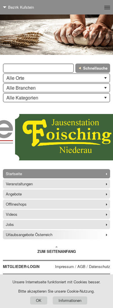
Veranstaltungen (19, 183)
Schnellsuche (95, 68)
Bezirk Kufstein (21, 7)
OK (38, 300)
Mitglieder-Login (21, 266)
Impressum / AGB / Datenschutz (82, 266)
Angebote (14, 194)
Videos (11, 214)
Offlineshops (16, 204)
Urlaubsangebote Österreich (29, 234)
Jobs (10, 224)
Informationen (70, 300)
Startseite (14, 173)
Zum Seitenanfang (56, 251)
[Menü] (97, 7)
